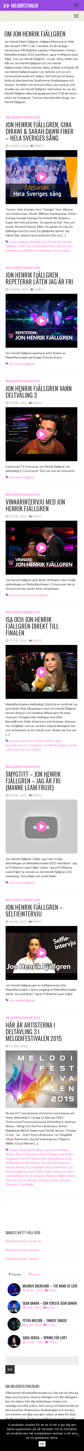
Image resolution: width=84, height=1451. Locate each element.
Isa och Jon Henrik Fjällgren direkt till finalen (32, 626)
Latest (36, 1274)
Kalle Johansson (55, 1171)
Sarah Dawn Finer (43, 246)
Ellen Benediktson (53, 1158)
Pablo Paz (24, 246)
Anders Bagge (18, 242)
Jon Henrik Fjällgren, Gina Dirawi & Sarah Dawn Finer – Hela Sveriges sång (39, 131)
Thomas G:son (48, 1180)
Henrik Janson (15, 1167)
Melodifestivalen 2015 (23, 267)
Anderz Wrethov (20, 1150)
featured (15, 595)
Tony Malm (26, 1184)
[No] (78, 1435)
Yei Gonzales (61, 250)
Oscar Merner (27, 1180)
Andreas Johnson (20, 741)
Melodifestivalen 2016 (23, 117)
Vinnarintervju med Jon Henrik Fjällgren (35, 505)
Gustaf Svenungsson (55, 1163)
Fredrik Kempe (30, 1163)
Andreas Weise (44, 741)
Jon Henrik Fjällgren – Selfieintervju (34, 910)
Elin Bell (34, 242)
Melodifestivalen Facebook (23, 1241)
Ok (42, 1444)
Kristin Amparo (31, 749)
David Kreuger (30, 1158)
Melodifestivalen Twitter (22, 1259)
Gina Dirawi (48, 242)
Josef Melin (35, 1171)
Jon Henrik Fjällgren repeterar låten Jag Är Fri (39, 278)
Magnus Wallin (55, 1175)
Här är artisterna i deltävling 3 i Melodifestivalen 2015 (34, 1031)
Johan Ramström (56, 1167)
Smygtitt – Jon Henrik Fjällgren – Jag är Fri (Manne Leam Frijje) (33, 781)
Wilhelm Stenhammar (37, 250)
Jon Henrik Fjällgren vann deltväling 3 (39, 391)
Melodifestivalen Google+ (22, 1250)
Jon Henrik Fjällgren (22, 364)
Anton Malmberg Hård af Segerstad (40, 1154)
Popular (15, 1274)
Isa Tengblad (33, 745)
